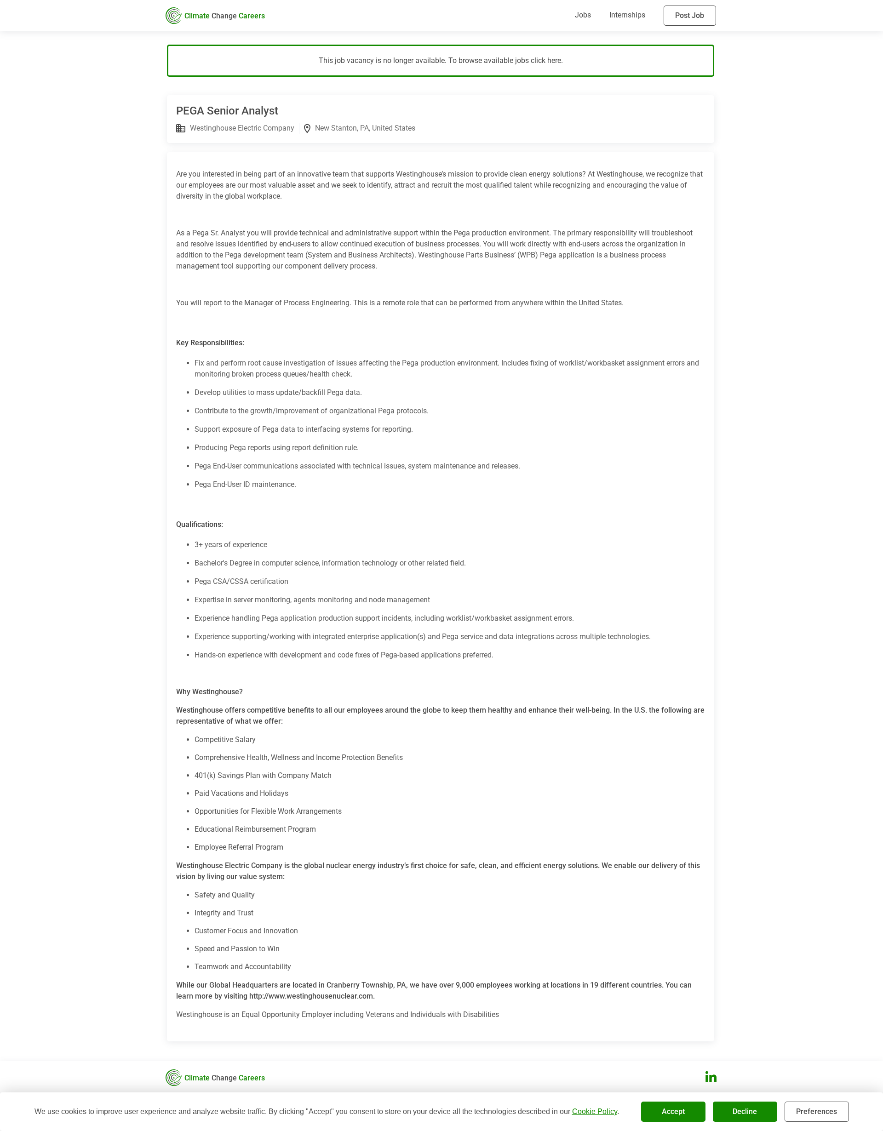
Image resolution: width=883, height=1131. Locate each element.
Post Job (689, 15)
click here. (547, 60)
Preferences (816, 1111)
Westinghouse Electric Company (242, 128)
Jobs (583, 15)
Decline (745, 1111)
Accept (673, 1111)
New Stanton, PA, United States (365, 128)
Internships (627, 15)
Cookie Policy (594, 1111)
